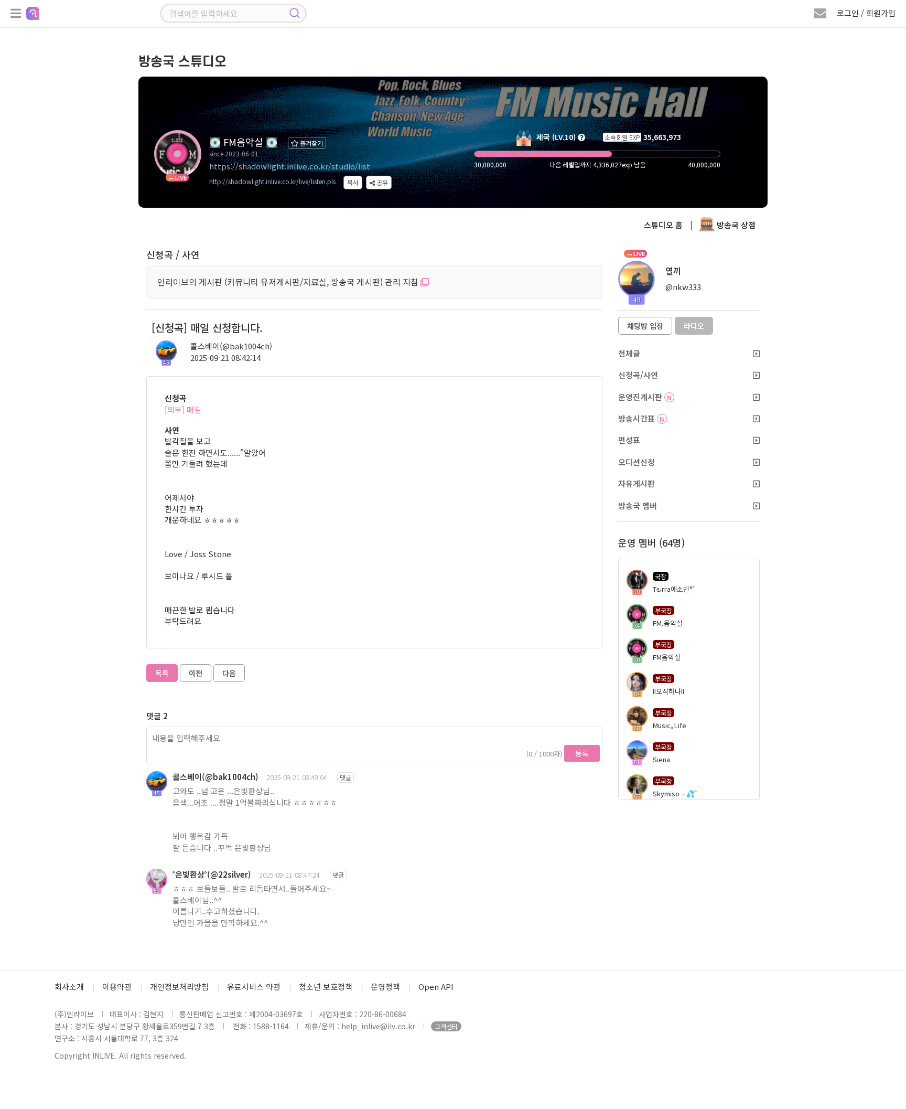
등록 (582, 753)
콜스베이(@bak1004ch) (231, 345)
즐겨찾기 (310, 142)
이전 (195, 673)
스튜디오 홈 (663, 224)
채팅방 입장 (645, 326)
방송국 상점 (735, 224)
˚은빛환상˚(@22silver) (211, 874)
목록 (162, 673)
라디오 (694, 326)
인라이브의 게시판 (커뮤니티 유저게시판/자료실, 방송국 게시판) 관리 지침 (288, 281)
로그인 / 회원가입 (866, 12)
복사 (353, 182)
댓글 (345, 777)
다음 (229, 673)
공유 (381, 182)
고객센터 (446, 1026)
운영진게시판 (645, 396)
